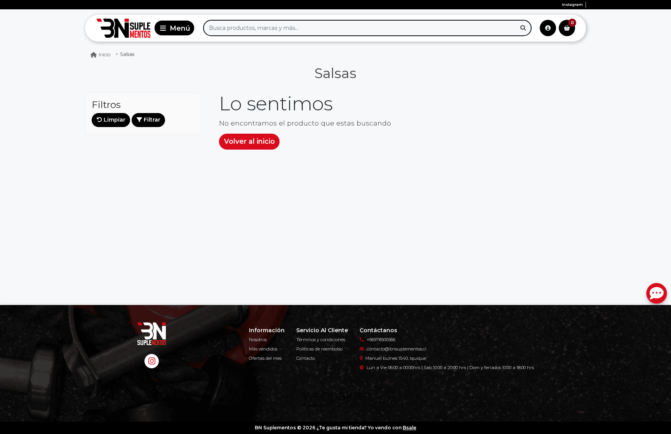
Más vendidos (263, 349)
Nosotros (258, 339)
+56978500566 (381, 339)
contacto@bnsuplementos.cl (396, 349)
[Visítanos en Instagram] (151, 361)
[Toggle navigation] (174, 28)
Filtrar (151, 119)
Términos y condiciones (320, 339)
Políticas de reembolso (319, 349)
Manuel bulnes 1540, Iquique (395, 358)
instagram (572, 4)
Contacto (305, 358)
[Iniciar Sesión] (548, 28)
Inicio (105, 55)
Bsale (409, 428)
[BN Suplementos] (118, 28)
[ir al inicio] (151, 333)
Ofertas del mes (265, 358)
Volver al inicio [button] (249, 141)
